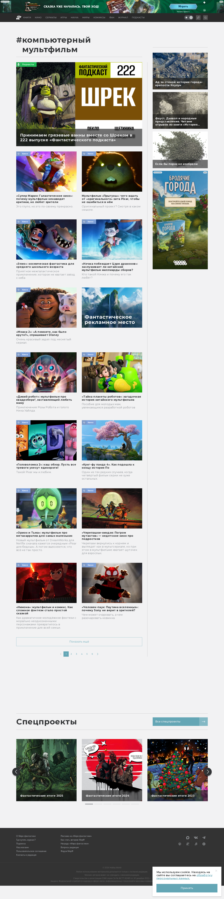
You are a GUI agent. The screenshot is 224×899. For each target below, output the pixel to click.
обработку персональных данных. (184, 877)
